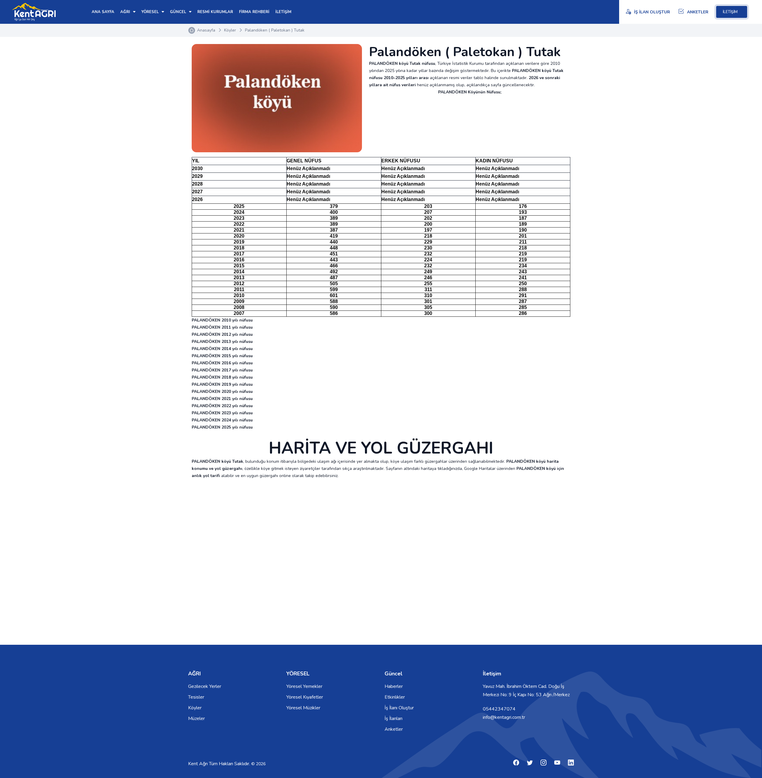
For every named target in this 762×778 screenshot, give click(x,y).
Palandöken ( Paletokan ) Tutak (275, 30)
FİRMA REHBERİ (254, 12)
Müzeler (196, 718)
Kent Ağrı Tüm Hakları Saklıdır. (219, 763)
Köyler (230, 30)
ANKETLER (697, 12)
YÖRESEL (150, 12)
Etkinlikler (395, 697)
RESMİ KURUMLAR (215, 12)
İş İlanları (393, 718)
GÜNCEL (178, 12)
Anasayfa (206, 30)
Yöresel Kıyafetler (304, 697)
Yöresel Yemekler (304, 686)
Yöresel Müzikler (303, 708)
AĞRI (125, 12)
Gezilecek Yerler (204, 686)
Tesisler (196, 697)
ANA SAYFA (103, 12)
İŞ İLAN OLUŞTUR (652, 12)
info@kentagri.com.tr (504, 717)
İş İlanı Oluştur (399, 708)
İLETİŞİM (730, 12)
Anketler (394, 729)
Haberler (394, 686)
